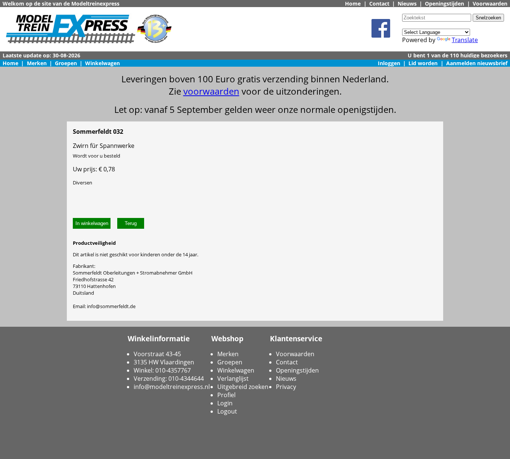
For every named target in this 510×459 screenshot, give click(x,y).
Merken (37, 63)
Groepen (66, 63)
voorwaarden (211, 91)
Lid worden (423, 63)
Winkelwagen (102, 63)
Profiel (226, 395)
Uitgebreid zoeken (242, 387)
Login (225, 403)
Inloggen (389, 63)
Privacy (286, 387)
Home (353, 3)
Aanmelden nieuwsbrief (476, 63)
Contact (379, 3)
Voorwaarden (490, 3)
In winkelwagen (91, 223)
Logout (227, 411)
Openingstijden (444, 3)
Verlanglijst (233, 378)
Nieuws (407, 3)
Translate (465, 40)
